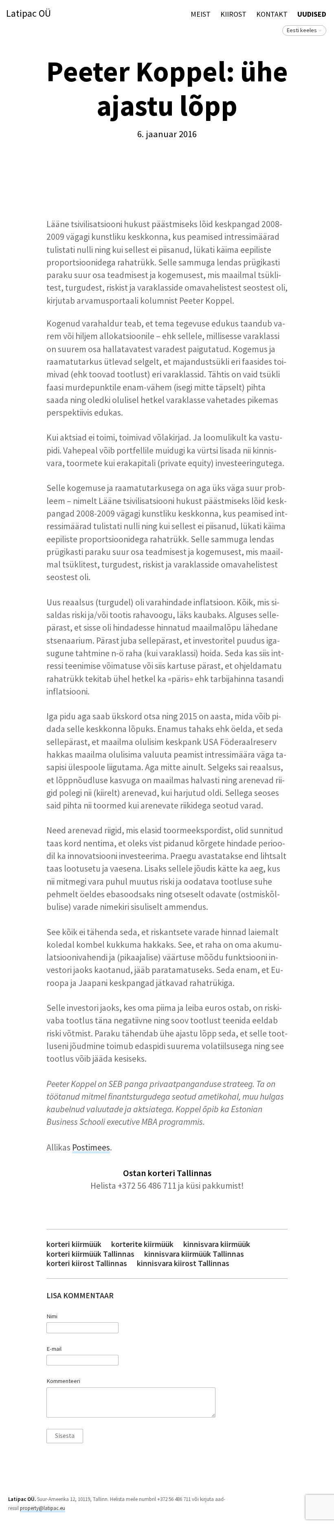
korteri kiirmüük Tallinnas (90, 1254)
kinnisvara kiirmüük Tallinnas (194, 1254)
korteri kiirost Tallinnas (86, 1263)
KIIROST (233, 14)
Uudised (311, 14)
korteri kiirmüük (73, 1244)
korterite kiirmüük (142, 1244)
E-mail (54, 1348)
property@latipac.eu (42, 1508)
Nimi (51, 1316)
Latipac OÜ (28, 14)
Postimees (91, 1147)
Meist (201, 14)
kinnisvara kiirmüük (216, 1244)
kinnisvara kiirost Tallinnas (183, 1263)
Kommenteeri (63, 1381)
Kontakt (272, 14)
